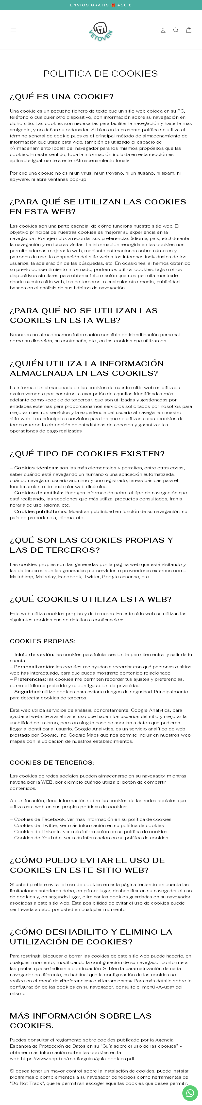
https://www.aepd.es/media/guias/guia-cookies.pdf (78, 1058)
